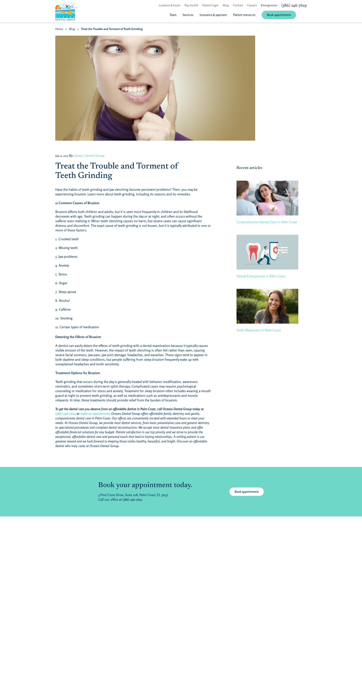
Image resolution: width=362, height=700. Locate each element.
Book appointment (247, 492)
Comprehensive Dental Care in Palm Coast (267, 222)
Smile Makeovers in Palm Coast (259, 330)
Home (59, 29)
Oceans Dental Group (88, 155)
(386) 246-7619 (65, 413)
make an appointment (95, 413)
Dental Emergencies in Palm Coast (261, 276)
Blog (72, 29)
